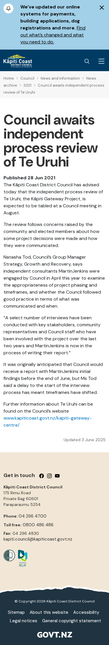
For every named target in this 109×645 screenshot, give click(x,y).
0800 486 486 (38, 525)
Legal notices (23, 621)
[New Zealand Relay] (21, 558)
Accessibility (86, 612)
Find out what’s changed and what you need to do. (52, 35)
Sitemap (16, 612)
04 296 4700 (33, 516)
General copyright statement (71, 621)
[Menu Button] (101, 61)
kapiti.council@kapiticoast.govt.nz (37, 539)
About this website (49, 612)
